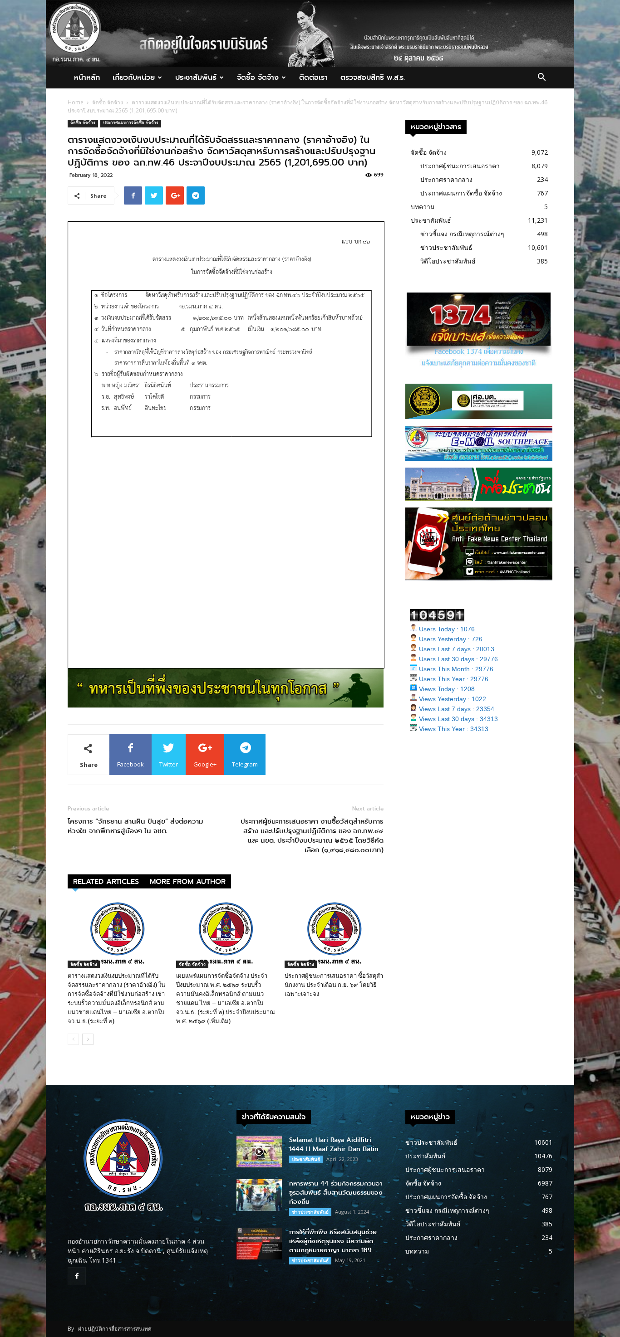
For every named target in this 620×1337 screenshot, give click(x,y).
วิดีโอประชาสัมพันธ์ (448, 261)
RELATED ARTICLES (106, 881)
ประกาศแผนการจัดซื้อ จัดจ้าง (130, 123)
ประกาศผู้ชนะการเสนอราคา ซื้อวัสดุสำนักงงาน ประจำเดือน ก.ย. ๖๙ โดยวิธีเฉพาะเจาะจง (334, 984)
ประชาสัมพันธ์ (196, 77)
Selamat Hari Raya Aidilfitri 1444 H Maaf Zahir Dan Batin (334, 1144)
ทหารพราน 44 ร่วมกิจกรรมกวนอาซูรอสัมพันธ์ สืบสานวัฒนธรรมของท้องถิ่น (336, 1192)
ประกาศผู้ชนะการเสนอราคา (460, 165)
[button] (541, 78)
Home (76, 102)
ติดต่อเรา (313, 77)
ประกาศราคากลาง (446, 179)
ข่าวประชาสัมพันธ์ (446, 247)
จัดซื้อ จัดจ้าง (258, 77)
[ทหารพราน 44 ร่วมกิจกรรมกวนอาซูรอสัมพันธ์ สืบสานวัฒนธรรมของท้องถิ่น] (259, 1195)
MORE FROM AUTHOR (188, 881)
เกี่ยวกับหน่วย (134, 77)
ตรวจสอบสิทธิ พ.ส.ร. (372, 77)
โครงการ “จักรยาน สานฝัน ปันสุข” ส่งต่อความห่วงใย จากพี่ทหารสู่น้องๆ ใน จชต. (135, 826)
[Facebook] (77, 1276)
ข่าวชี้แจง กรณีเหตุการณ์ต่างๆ (462, 233)
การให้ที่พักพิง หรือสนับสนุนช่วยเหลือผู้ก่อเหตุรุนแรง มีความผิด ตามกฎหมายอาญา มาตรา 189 (333, 1241)
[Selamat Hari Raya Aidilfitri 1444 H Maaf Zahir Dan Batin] (259, 1151)
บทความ (422, 206)
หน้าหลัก (87, 77)
